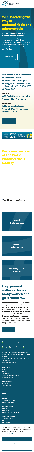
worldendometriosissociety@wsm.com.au (15, 352)
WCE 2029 (5, 410)
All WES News (7, 121)
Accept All (17, 439)
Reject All (17, 448)
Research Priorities (8, 418)
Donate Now (7, 330)
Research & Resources (17, 246)
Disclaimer (26, 358)
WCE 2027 (5, 408)
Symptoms (5, 383)
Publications (6, 422)
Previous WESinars (8, 402)
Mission (4, 369)
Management (6, 388)
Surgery (4, 390)
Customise (17, 444)
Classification (6, 385)
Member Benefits (8, 192)
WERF (4, 420)
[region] (17, 438)
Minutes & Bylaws (7, 377)
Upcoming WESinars (8, 400)
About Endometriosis (17, 221)
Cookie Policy (10, 434)
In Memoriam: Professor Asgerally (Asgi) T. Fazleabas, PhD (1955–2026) (15, 109)
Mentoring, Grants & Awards (17, 270)
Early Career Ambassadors (10, 375)
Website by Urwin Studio (9, 362)
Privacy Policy (6, 360)
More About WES (8, 56)
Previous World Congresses (11, 412)
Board (4, 371)
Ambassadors (6, 373)
